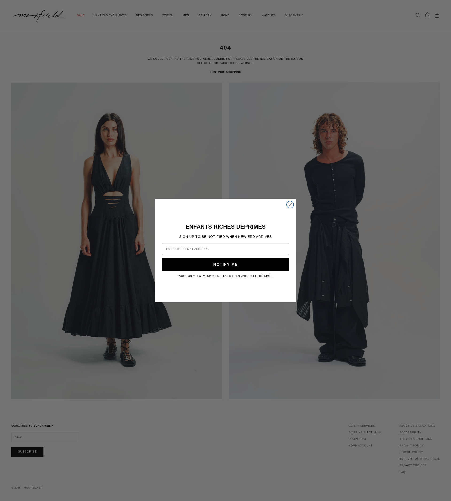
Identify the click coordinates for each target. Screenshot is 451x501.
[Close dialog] (290, 204)
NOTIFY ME (225, 264)
